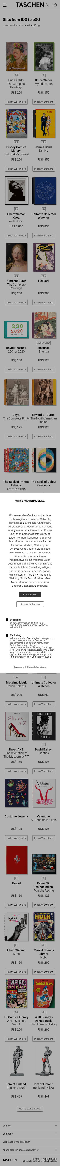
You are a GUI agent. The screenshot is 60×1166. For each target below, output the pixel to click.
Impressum (19, 667)
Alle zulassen (30, 594)
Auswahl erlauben (30, 604)
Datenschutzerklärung (36, 667)
